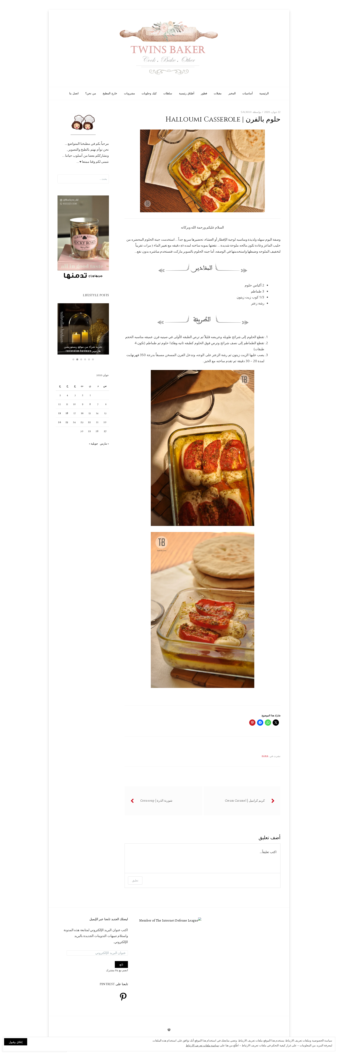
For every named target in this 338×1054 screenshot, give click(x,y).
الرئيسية (264, 93)
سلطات (167, 93)
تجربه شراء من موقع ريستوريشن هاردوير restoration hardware (83, 348)
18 (67, 413)
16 (82, 413)
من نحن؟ (90, 93)
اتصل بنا (74, 93)
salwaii (246, 112)
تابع (121, 964)
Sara (265, 756)
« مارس (104, 444)
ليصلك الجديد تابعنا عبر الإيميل (108, 919)
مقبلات (218, 93)
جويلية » (93, 444)
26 (59, 422)
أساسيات (247, 93)
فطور (204, 93)
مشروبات (129, 93)
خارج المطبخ (110, 93)
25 (67, 422)
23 (82, 422)
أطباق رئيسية (186, 93)
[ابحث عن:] (83, 179)
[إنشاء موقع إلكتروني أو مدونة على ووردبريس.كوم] (169, 1030)
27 (105, 431)
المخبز (232, 93)
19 (59, 413)
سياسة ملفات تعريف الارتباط (202, 1045)
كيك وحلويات (149, 93)
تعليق (135, 880)
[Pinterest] (123, 996)
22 (89, 422)
